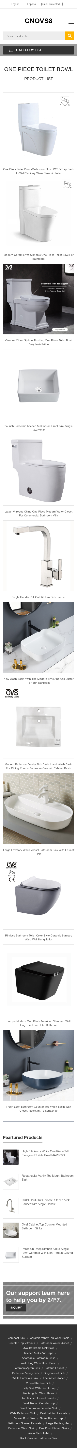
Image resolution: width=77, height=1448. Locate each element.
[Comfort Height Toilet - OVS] (38, 894)
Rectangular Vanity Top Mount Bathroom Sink (48, 1177)
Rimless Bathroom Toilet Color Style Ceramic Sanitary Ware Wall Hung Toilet (38, 937)
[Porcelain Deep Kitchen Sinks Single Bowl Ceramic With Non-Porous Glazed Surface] (11, 1254)
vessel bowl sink (24, 1418)
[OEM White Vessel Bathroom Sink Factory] (38, 808)
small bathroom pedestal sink (38, 1408)
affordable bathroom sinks (38, 1357)
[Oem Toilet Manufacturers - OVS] (38, 979)
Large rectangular (57, 1423)
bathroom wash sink (21, 1428)
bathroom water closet (54, 1343)
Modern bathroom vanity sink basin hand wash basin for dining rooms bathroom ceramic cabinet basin (38, 766)
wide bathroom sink (23, 1413)
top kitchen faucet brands (38, 1398)
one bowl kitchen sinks (54, 1428)
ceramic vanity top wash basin (49, 1337)
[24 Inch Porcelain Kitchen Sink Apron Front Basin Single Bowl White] (38, 384)
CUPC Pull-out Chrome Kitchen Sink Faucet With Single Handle (46, 1202)
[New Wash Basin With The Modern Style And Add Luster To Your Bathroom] (38, 637)
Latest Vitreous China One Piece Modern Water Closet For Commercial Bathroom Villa (38, 513)
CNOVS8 (39, 20)
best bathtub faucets (53, 1413)
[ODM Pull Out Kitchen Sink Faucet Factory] (38, 555)
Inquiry (16, 1307)
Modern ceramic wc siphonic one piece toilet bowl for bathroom (39, 256)
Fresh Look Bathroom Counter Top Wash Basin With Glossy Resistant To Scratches (38, 1108)
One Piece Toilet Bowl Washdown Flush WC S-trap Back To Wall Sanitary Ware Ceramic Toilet (38, 171)
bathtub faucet (54, 1368)
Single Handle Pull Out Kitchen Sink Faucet (38, 597)
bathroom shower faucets (24, 1423)
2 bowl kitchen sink (38, 1383)
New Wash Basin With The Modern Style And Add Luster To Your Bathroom (39, 680)
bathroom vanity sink (25, 1373)
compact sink (16, 1337)
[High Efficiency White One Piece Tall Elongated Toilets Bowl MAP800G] (11, 1157)
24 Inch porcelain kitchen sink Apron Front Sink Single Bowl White (39, 427)
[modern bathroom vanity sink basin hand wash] (38, 722)
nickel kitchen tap (51, 1418)
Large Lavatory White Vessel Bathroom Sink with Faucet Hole (38, 851)
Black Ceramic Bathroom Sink (38, 1438)
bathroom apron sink (26, 1368)
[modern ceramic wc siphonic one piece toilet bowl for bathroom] (38, 213)
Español (31, 4)
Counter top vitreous (21, 1343)
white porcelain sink (25, 1378)
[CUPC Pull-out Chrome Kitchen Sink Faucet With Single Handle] (11, 1205)
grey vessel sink (54, 1373)
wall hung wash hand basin (38, 1363)
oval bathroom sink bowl (38, 1347)
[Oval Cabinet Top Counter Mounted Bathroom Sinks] (11, 1230)
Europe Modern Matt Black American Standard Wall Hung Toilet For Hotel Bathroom (38, 1023)
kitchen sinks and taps (38, 1353)
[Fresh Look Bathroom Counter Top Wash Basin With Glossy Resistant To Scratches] (38, 1065)
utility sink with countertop (38, 1388)
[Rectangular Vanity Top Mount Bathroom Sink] (11, 1181)
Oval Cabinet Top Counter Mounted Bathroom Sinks (44, 1226)
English (15, 4)
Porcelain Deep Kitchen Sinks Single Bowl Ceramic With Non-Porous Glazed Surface (47, 1252)
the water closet (54, 1378)
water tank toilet (38, 1433)
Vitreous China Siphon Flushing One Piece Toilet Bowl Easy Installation (38, 342)
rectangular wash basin (38, 1393)
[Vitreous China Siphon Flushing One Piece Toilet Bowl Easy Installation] (38, 298)
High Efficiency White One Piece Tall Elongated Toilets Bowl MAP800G (45, 1153)
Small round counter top (39, 1403)
